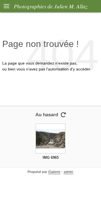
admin (68, 172)
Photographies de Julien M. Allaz (50, 6)
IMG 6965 (51, 157)
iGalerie (54, 172)
